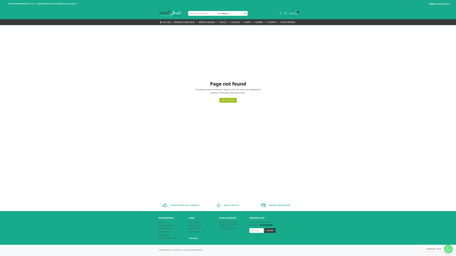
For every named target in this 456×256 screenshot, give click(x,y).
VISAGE (223, 22)
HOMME (259, 22)
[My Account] (281, 13)
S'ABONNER (270, 230)
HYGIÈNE (271, 22)
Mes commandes (195, 222)
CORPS (247, 22)
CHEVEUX (235, 22)
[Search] (245, 13)
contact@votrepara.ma (227, 229)
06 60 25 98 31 (444, 4)
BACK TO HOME (228, 100)
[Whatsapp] (448, 249)
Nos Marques (194, 232)
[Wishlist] (285, 13)
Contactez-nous (165, 232)
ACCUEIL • (168, 22)
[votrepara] (170, 13)
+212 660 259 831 (225, 226)
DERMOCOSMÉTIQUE (184, 22)
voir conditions (71, 4)
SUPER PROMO (287, 22)
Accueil (161, 222)
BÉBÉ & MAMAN (207, 22)
